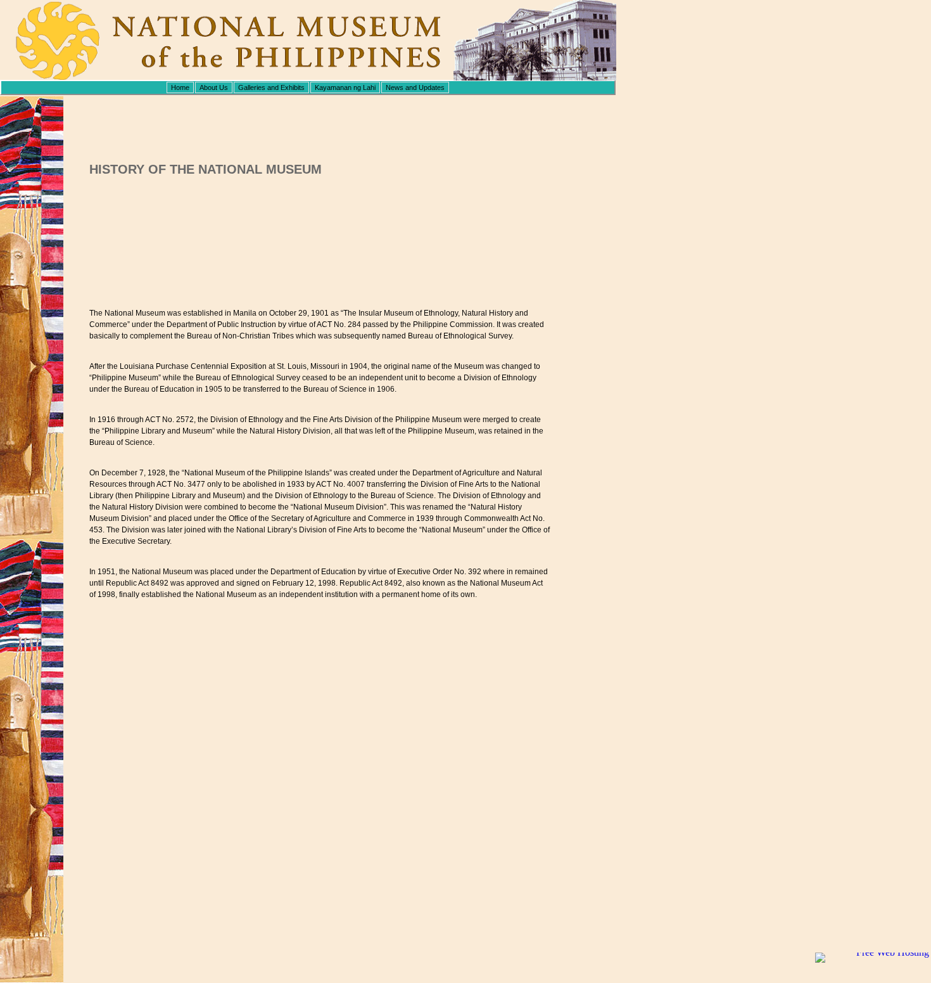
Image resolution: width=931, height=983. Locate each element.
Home (180, 87)
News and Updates (415, 87)
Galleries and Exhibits (271, 87)
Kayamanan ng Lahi (345, 87)
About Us (214, 87)
